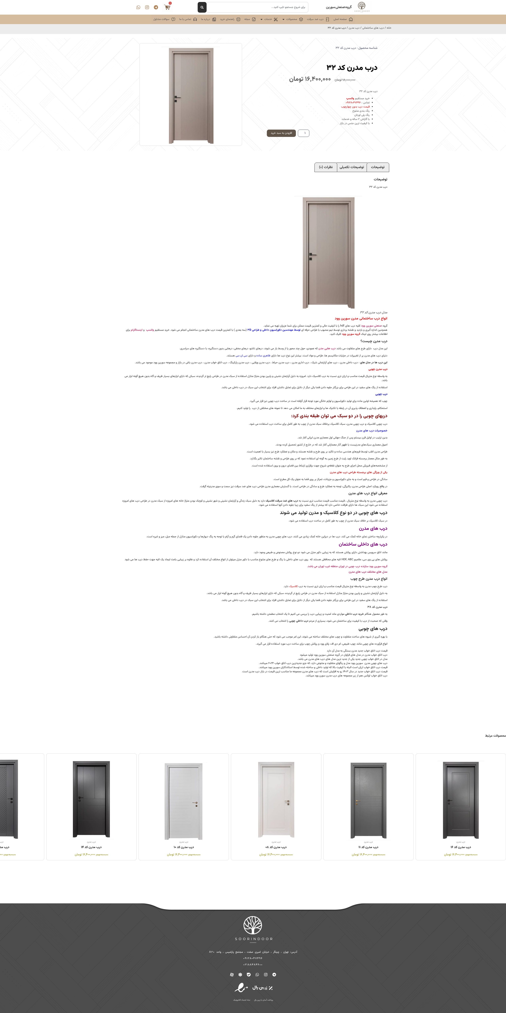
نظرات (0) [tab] (326, 167)
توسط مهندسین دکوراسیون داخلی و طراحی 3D (273, 330)
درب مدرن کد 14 (184, 847)
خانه (389, 28)
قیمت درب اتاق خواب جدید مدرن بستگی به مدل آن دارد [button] (357, 651)
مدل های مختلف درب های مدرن (368, 572)
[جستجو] (202, 7)
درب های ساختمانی (373, 28)
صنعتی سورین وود (371, 326)
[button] (292, 19)
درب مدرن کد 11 (461, 847)
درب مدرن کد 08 (368, 847)
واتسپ (350, 98)
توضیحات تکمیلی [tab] (352, 167)
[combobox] (257, 7)
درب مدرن (354, 28)
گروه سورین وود (351, 334)
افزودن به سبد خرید (281, 133)
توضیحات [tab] (378, 167)
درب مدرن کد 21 (91, 847)
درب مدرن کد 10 (276, 847)
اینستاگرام (137, 330)
